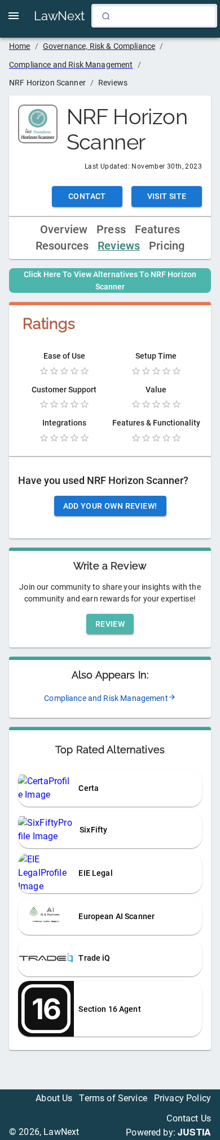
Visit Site (167, 196)
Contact (87, 196)
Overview (63, 229)
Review (110, 623)
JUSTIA (194, 1131)
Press (111, 229)
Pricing (166, 245)
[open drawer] (13, 15)
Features (157, 229)
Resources (62, 245)
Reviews (119, 245)
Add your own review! (110, 505)
